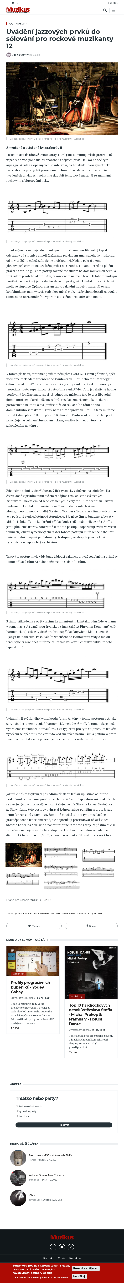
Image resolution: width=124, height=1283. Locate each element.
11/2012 (46, 900)
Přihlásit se (112, 3)
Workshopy (17, 23)
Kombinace (25, 1116)
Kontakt (48, 1258)
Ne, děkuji (79, 1276)
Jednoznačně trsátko (31, 1106)
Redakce (75, 1258)
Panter (32, 1160)
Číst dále (15, 1028)
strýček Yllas (35, 1200)
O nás (61, 1258)
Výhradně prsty (27, 1111)
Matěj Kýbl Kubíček (23, 998)
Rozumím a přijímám (85, 1268)
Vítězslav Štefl (79, 1030)
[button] (34, 926)
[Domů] (18, 10)
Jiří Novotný (20, 55)
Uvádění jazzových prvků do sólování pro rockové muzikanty (53, 914)
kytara (98, 914)
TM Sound (34, 1180)
